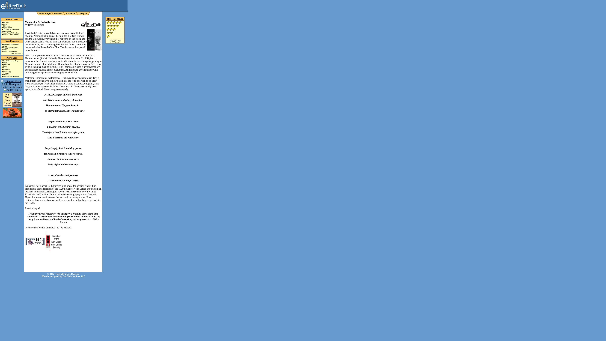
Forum (5, 66)
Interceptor (7, 31)
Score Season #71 (10, 51)
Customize (7, 71)
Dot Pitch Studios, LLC (74, 276)
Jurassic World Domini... (12, 29)
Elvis (5, 24)
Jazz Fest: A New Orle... (12, 33)
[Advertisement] (62, 259)
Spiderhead (7, 28)
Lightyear (6, 26)
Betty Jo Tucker (36, 25)
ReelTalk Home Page (11, 61)
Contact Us (7, 73)
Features (6, 64)
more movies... (17, 37)
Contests (6, 69)
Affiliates (6, 75)
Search (6, 68)
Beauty (6, 22)
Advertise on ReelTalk (11, 76)
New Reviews (12, 19)
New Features (12, 41)
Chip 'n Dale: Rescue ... (12, 35)
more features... (16, 53)
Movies (5, 62)
